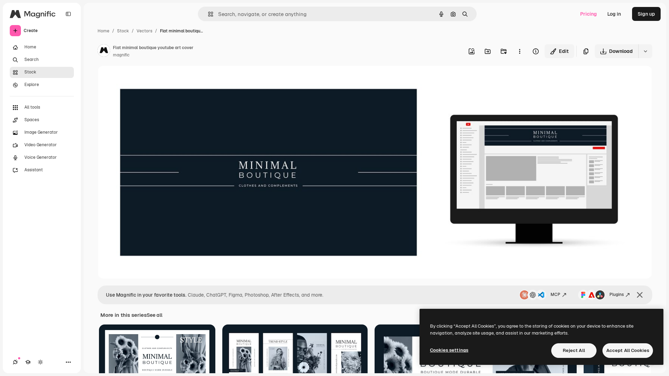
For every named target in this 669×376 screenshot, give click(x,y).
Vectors (144, 31)
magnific (121, 55)
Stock (123, 31)
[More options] (519, 51)
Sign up (646, 14)
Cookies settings (449, 350)
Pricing (588, 14)
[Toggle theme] (40, 362)
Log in (614, 14)
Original (142, 79)
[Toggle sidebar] (68, 13)
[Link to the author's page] (104, 51)
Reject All (574, 350)
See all (154, 315)
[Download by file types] (645, 51)
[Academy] (27, 362)
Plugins (616, 294)
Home (103, 31)
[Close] (640, 295)
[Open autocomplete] (207, 14)
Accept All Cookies (627, 350)
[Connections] (15, 362)
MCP (555, 294)
